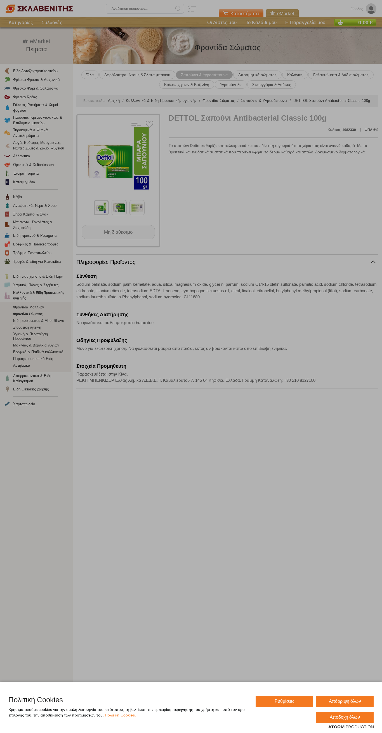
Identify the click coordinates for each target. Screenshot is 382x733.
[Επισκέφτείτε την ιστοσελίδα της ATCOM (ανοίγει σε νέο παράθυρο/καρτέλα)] (351, 727)
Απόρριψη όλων (345, 701)
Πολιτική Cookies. (120, 715)
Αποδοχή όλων (345, 717)
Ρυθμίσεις (284, 701)
